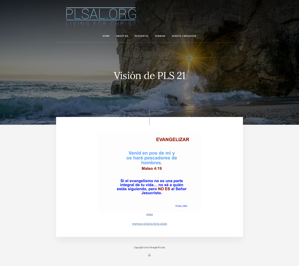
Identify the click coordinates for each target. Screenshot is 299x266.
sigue (149, 214)
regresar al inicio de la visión (149, 223)
